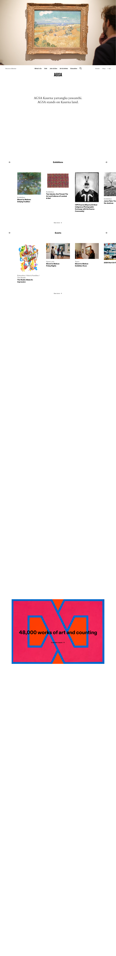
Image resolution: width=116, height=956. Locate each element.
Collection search (57, 642)
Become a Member (10, 68)
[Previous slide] (9, 162)
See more (57, 223)
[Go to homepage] (58, 74)
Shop (103, 68)
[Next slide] (106, 162)
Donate (97, 68)
